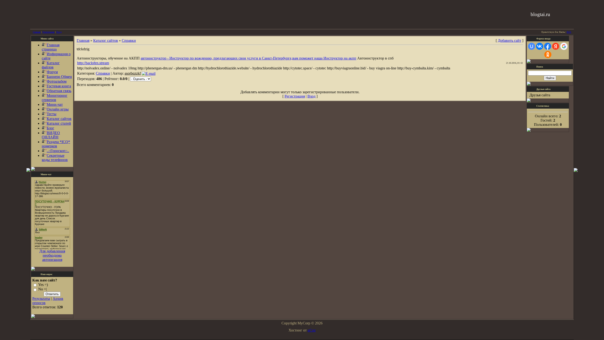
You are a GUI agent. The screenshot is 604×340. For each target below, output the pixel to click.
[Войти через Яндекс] (555, 46)
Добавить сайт (509, 40)
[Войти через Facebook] (547, 46)
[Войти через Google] (564, 46)
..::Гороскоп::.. (58, 151)
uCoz (312, 330)
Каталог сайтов (59, 119)
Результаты (41, 299)
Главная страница (50, 47)
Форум (52, 72)
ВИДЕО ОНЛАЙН (51, 135)
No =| (42, 289)
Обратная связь (59, 91)
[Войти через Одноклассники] (547, 54)
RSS (569, 32)
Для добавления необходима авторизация (52, 255)
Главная (37, 32)
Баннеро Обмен (59, 77)
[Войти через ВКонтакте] (539, 46)
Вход (59, 32)
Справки (129, 40)
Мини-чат (55, 104)
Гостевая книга (59, 86)
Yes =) (43, 285)
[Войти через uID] (531, 46)
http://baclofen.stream (93, 63)
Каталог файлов (51, 65)
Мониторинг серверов (54, 98)
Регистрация (48, 32)
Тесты (51, 114)
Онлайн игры (58, 109)
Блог (50, 128)
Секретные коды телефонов (55, 157)
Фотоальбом (57, 81)
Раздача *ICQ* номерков (56, 144)
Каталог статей (59, 123)
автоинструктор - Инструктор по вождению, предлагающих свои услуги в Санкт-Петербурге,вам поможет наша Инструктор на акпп (248, 58)
